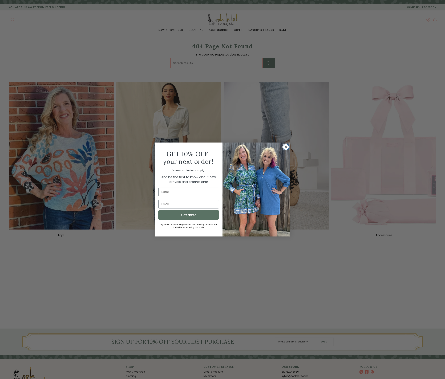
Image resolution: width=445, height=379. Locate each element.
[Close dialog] (286, 147)
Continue (188, 215)
